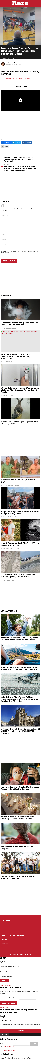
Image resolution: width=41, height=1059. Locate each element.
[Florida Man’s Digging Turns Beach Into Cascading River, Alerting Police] (20, 562)
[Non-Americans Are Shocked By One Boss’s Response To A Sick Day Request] (20, 774)
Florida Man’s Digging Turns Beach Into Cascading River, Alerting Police (18, 576)
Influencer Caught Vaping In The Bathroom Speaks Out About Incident (19, 324)
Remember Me (7, 976)
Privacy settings (5, 947)
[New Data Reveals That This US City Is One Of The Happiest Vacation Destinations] (20, 625)
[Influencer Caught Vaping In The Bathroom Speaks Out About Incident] (20, 309)
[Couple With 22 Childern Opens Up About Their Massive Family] (20, 863)
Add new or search (6, 1044)
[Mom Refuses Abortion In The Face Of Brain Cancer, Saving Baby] (20, 530)
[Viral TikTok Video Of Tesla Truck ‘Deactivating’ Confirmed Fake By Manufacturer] (20, 341)
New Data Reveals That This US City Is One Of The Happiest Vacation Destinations (19, 638)
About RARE (4, 939)
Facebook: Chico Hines (8, 58)
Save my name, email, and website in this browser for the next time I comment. (20, 251)
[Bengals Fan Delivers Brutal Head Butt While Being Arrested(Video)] (20, 498)
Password (3, 972)
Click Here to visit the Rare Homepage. (15, 78)
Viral (14, 296)
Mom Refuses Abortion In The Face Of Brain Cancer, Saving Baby (20, 544)
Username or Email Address (9, 966)
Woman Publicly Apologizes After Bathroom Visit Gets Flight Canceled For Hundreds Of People (20, 390)
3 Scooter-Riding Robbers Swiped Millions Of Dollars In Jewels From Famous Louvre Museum (20, 731)
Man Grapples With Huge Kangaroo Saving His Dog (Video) (19, 423)
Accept (20, 1031)
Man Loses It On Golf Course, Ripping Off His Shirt (20, 481)
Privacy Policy (5, 943)
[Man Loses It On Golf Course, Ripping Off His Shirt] (20, 467)
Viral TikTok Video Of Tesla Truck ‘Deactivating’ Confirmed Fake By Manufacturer (15, 356)
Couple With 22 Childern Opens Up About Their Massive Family (19, 877)
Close (4, 1034)
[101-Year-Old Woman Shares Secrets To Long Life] (20, 834)
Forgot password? (5, 985)
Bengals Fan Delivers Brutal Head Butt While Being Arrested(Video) (20, 512)
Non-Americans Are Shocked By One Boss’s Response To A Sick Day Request (20, 788)
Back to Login (4, 1007)
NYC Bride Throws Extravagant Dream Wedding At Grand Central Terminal (17, 818)
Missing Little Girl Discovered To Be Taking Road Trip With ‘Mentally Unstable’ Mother (19, 668)
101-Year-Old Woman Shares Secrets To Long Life (18, 847)
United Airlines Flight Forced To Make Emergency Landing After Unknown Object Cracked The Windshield (19, 699)
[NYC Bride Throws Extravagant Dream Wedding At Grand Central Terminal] (20, 804)
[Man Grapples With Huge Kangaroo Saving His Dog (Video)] (20, 409)
